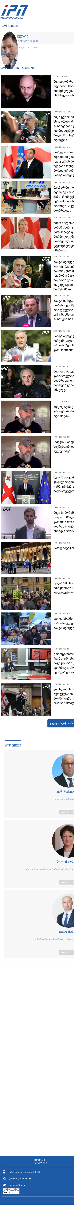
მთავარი (39, 1160)
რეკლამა (41, 1163)
